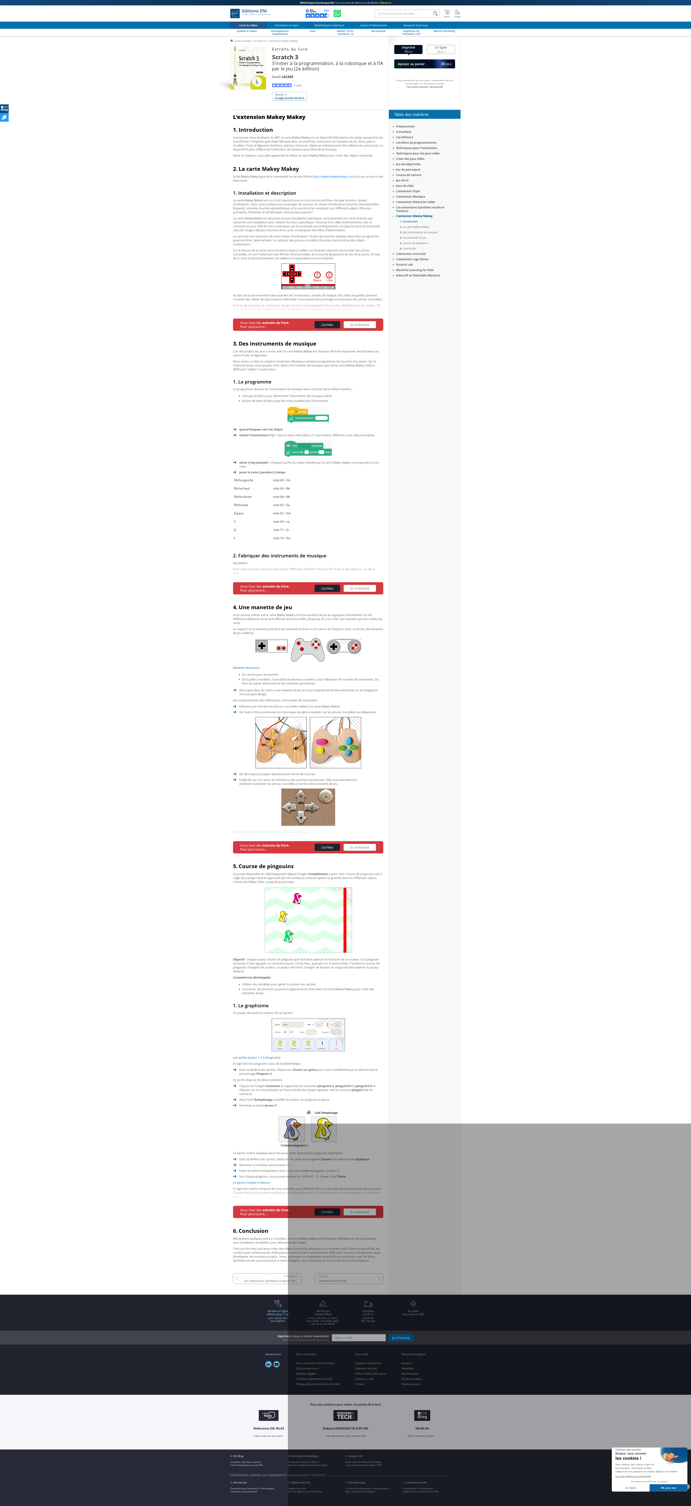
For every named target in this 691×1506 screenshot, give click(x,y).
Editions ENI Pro (300, 1482)
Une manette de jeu (415, 237)
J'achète (327, 325)
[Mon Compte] (457, 13)
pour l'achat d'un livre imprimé (278, 1315)
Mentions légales (306, 1373)
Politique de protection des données (318, 1384)
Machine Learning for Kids (415, 270)
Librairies (406, 1363)
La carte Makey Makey (416, 227)
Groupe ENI (355, 1456)
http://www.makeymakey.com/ (334, 177)
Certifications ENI (416, 1482)
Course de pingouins (415, 243)
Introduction (410, 221)
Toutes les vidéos (411, 1379)
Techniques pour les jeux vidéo (418, 153)
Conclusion (409, 248)
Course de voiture (408, 175)
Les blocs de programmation (416, 142)
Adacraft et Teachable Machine (418, 275)
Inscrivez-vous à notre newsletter (303, 1337)
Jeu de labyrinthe (408, 164)
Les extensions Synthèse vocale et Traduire (272, 1281)
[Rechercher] (435, 14)
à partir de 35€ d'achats (368, 1315)
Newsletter (407, 1368)
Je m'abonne (359, 325)
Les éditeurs (404, 137)
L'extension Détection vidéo (415, 202)
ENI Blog (238, 1456)
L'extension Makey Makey (414, 216)
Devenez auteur (411, 1384)
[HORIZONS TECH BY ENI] (345, 1416)
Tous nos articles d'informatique (315, 1363)
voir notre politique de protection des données (306, 1339)
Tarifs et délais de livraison (370, 1373)
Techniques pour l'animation (416, 148)
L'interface (403, 132)
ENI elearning (357, 1482)
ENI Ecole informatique (305, 1456)
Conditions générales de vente (314, 1379)
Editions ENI (256, 12)
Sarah (282, 77)
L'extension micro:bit (333, 1281)
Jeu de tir (402, 180)
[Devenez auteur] (4, 117)
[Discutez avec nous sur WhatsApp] (337, 13)
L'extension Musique (410, 196)
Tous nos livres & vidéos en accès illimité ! (345, 2)
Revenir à (289, 96)
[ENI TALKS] (269, 1416)
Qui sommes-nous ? (308, 1368)
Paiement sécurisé (366, 1368)
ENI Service (240, 1482)
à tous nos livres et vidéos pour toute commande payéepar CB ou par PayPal (323, 1317)
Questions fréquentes (368, 1363)
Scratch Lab (404, 264)
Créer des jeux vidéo (410, 159)
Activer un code (364, 1379)
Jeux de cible (405, 186)
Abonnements (410, 1373)
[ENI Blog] (422, 1416)
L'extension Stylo (408, 191)
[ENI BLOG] (4, 108)
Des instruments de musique (420, 232)
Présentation (405, 126)
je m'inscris (401, 1338)
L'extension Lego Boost (412, 259)
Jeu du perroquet (408, 169)
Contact (359, 1384)
